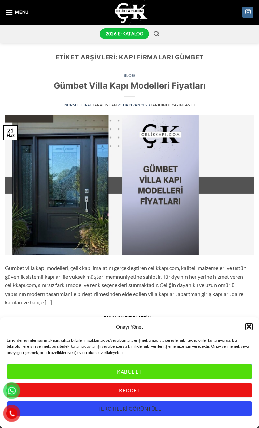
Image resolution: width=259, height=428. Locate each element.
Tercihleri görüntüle (129, 409)
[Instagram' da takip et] (247, 12)
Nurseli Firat (78, 105)
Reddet (129, 390)
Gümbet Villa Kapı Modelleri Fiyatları (130, 85)
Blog (129, 75)
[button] (249, 326)
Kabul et (129, 372)
